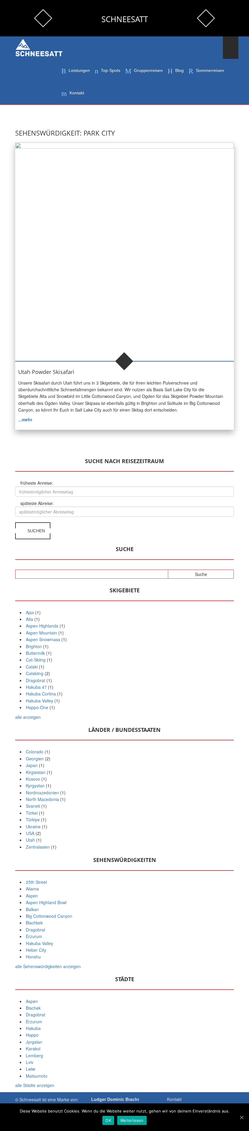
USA (30, 833)
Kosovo (33, 779)
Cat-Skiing (36, 660)
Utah (30, 840)
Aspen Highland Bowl (46, 902)
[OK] (241, 1117)
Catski (32, 667)
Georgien (35, 759)
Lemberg (34, 1055)
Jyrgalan (34, 1042)
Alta (29, 619)
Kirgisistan (36, 772)
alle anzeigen (28, 717)
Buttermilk (35, 653)
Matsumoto (36, 1076)
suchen (35, 530)
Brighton (34, 646)
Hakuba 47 (36, 687)
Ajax (30, 612)
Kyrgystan (35, 786)
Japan (32, 765)
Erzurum (34, 936)
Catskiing (34, 673)
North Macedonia (42, 799)
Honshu (33, 957)
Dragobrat (35, 680)
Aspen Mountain (41, 633)
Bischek (33, 1008)
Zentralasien (38, 847)
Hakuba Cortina (41, 694)
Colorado (34, 752)
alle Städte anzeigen (34, 1085)
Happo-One (37, 707)
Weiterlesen (132, 1120)
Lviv (29, 1062)
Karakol (33, 1048)
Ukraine (33, 826)
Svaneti (33, 806)
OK (108, 1120)
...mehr (25, 419)
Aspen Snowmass (43, 639)
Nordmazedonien (42, 792)
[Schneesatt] (39, 47)
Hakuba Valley (39, 701)
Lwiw (30, 1069)
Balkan (32, 909)
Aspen (32, 896)
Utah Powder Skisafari (46, 371)
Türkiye (33, 819)
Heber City (36, 950)
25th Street (36, 882)
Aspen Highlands (42, 626)
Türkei (32, 813)
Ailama (32, 889)
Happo (32, 1035)
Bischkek (34, 923)
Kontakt (174, 1099)
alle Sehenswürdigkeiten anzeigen (48, 966)
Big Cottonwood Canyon (49, 916)
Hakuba (33, 1028)
